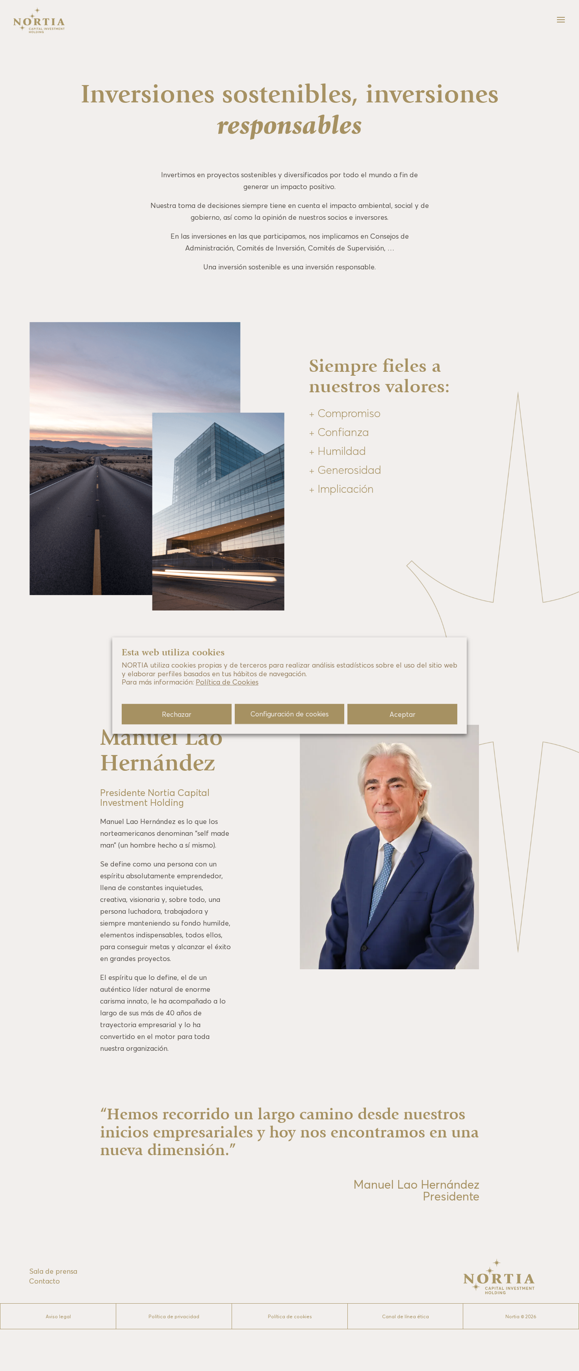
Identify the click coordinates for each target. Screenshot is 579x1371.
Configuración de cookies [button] (289, 714)
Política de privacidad (173, 1316)
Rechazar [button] (176, 714)
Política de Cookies (227, 682)
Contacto (44, 1281)
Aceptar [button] (403, 714)
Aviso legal (58, 1316)
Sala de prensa (53, 1271)
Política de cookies (290, 1316)
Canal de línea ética (405, 1316)
